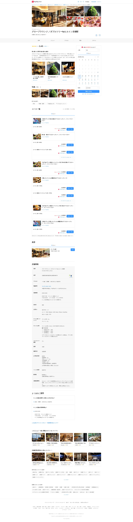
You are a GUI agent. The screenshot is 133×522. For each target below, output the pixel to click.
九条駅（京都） (67, 487)
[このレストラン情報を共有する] (96, 35)
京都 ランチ (90, 472)
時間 (79, 88)
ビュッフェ (74, 506)
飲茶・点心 (48, 508)
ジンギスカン (67, 508)
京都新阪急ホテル (95, 487)
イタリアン (58, 506)
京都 (67, 472)
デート (69, 509)
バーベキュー (64, 509)
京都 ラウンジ (76, 472)
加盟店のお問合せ (84, 502)
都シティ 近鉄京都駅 (90, 492)
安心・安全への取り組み (74, 502)
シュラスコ (61, 508)
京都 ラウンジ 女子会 (50, 472)
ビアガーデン (95, 508)
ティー (89, 53)
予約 (73, 249)
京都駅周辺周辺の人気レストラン (41, 450)
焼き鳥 (86, 508)
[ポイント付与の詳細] (95, 47)
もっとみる (66, 479)
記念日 (53, 506)
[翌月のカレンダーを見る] (98, 57)
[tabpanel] (53, 177)
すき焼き (84, 506)
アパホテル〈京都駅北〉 (55, 492)
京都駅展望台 (40, 487)
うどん (43, 508)
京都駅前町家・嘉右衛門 (55, 489)
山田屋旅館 (88, 487)
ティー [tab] (54, 113)
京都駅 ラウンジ (84, 472)
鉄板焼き (89, 506)
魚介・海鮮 (73, 508)
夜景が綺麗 (39, 506)
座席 (39, 40)
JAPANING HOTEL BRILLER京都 (78, 487)
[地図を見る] (71, 276)
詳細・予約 (70, 129)
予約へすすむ (88, 91)
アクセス (66, 40)
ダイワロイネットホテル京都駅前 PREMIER (40, 492)
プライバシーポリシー (49, 502)
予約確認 (87, 1)
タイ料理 (35, 508)
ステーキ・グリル (95, 506)
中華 (70, 506)
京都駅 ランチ (35, 474)
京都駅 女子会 (41, 472)
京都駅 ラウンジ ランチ (72, 474)
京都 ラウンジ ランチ (51, 474)
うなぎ (39, 508)
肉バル (52, 508)
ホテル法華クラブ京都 (36, 489)
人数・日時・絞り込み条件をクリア (88, 94)
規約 (67, 502)
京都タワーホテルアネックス (67, 489)
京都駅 (70, 472)
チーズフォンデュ (80, 508)
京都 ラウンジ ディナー (61, 474)
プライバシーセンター (59, 502)
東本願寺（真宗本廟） (49, 487)
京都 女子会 (34, 472)
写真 (80, 40)
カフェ (56, 508)
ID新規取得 (93, 1)
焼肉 (80, 506)
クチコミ (94, 40)
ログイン (99, 1)
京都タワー (34, 487)
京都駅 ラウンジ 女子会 (59, 472)
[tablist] (53, 114)
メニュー (53, 40)
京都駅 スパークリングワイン (38, 477)
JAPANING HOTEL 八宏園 (66, 492)
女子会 (34, 506)
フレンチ (62, 506)
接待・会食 (44, 506)
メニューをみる (45, 122)
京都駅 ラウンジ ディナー (83, 474)
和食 (66, 506)
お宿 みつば (82, 492)
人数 (79, 50)
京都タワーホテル (46, 489)
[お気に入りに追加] (99, 35)
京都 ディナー (97, 472)
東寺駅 (56, 487)
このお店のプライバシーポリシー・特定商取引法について (44, 422)
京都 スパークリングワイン (94, 474)
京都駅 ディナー (42, 474)
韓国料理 (90, 508)
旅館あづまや (75, 492)
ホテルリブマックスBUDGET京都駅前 (82, 489)
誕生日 (49, 506)
